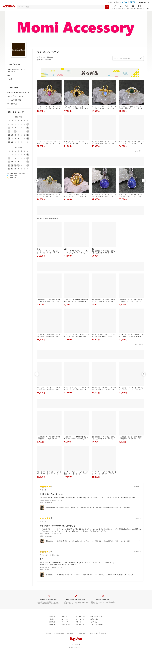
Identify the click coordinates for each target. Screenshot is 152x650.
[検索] (107, 7)
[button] (144, 2)
